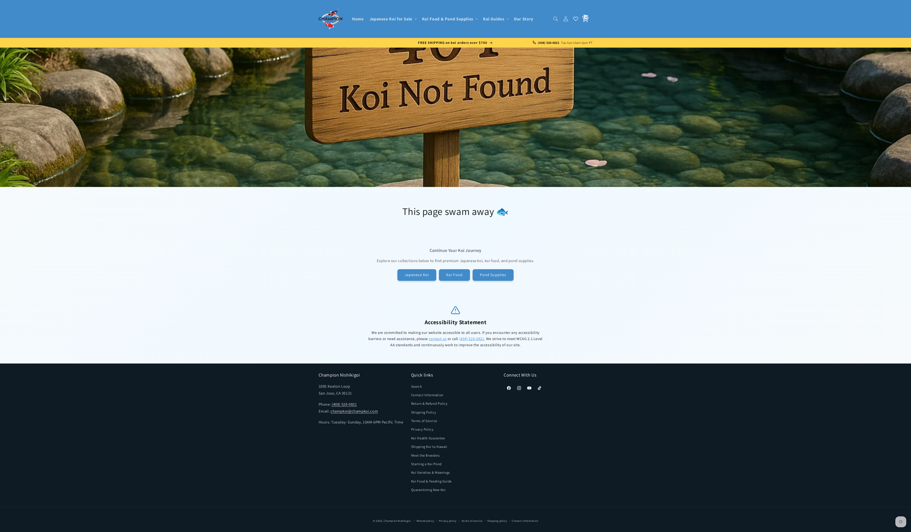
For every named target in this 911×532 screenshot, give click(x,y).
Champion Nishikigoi (397, 521)
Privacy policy (447, 521)
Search (416, 386)
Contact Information (427, 395)
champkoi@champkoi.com (354, 411)
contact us (438, 338)
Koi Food (454, 274)
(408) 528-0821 (471, 338)
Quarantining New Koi (428, 489)
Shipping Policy (423, 412)
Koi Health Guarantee (428, 438)
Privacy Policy (422, 429)
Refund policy (425, 521)
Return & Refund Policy (429, 403)
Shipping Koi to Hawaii (429, 446)
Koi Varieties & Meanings (430, 472)
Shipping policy (497, 521)
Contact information (525, 521)
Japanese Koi (417, 274)
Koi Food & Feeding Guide (431, 481)
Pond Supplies (493, 274)
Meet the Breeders (425, 455)
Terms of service (472, 521)
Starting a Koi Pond (426, 464)
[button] (393, 18)
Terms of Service (424, 420)
